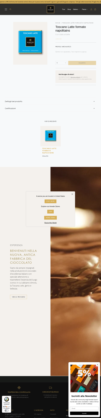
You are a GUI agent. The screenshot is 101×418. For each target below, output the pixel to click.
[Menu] (10, 397)
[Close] (72, 194)
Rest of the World (50, 223)
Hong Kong (50, 217)
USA (50, 211)
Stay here (50, 201)
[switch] (7, 410)
